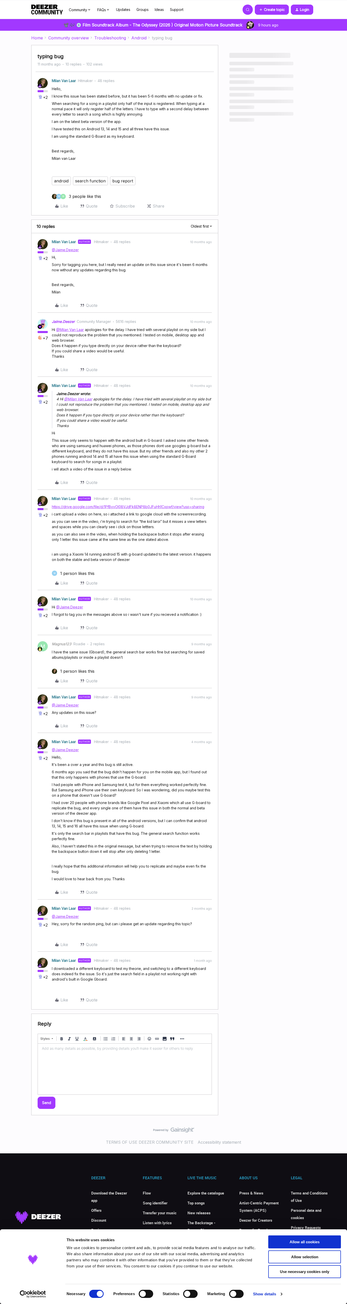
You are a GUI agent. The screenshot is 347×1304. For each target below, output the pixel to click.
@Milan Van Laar (70, 329)
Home (37, 37)
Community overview (68, 37)
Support (176, 9)
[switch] (146, 1294)
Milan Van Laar (64, 80)
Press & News (251, 1193)
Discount (98, 1220)
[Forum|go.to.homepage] (47, 10)
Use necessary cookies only (304, 1271)
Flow (147, 1193)
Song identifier (155, 1202)
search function (90, 180)
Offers (96, 1210)
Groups (142, 9)
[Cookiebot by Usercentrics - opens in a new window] (33, 1294)
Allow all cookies (305, 1242)
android (61, 180)
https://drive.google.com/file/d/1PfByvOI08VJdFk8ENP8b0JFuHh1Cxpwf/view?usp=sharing (128, 507)
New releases (199, 1212)
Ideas (159, 9)
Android (139, 37)
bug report (122, 180)
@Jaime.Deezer (65, 250)
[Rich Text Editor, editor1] (125, 1069)
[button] (272, 10)
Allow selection (304, 1257)
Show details (264, 1294)
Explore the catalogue (205, 1193)
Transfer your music (160, 1212)
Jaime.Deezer (63, 321)
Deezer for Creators (255, 1220)
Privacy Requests (306, 1227)
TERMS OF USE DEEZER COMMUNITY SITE (150, 1142)
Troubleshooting (110, 37)
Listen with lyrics (157, 1222)
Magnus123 (61, 644)
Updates (123, 9)
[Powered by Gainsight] (173, 1131)
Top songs (196, 1202)
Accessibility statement (219, 1142)
